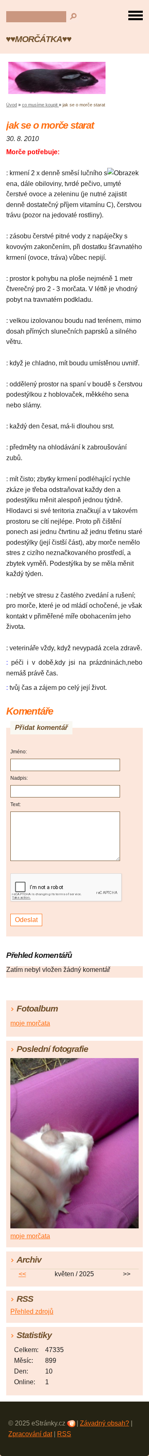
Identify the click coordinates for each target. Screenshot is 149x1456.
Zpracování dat (30, 1433)
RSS (64, 1433)
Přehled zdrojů (31, 1311)
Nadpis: (19, 778)
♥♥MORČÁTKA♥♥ (38, 39)
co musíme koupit (40, 104)
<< (22, 1273)
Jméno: (18, 752)
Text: (15, 804)
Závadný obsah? (104, 1423)
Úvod (11, 104)
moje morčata (30, 1023)
